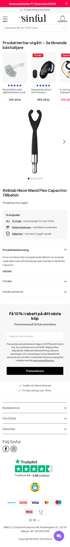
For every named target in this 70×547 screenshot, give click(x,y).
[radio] (9, 85)
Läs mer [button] (7, 270)
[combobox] (32, 28)
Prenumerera (35, 371)
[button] (66, 3)
